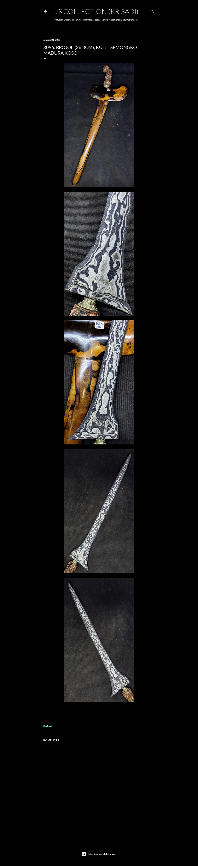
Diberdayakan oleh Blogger (102, 853)
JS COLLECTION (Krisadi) (96, 11)
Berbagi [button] (47, 726)
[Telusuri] (152, 11)
